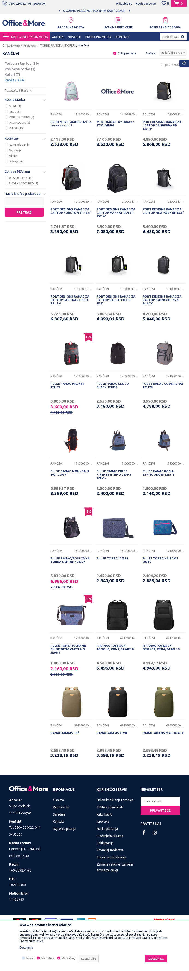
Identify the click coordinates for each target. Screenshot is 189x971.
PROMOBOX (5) (19, 122)
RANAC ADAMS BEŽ (64, 732)
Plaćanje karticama (110, 836)
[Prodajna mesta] (71, 20)
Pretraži (24, 212)
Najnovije (15, 150)
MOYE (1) (15, 106)
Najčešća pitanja (64, 829)
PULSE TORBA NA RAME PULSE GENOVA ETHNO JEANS (68, 649)
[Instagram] (154, 832)
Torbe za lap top (22, 63)
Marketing (69, 958)
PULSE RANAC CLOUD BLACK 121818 (113, 385)
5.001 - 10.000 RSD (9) (23, 183)
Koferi (12, 74)
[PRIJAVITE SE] (160, 801)
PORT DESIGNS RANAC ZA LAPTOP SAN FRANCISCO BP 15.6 (69, 300)
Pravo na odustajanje (111, 857)
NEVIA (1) (15, 111)
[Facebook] (144, 832)
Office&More (11, 45)
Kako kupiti (104, 814)
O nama (58, 800)
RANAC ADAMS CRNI (112, 732)
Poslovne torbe (20, 69)
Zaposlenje (61, 807)
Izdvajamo (16, 161)
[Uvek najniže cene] (118, 20)
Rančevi (15, 80)
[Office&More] (23, 24)
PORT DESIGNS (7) (21, 117)
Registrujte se (146, 3)
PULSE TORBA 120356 (112, 558)
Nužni (30, 958)
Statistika (47, 958)
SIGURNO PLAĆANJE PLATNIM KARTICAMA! (94, 10)
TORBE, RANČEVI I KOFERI (57, 45)
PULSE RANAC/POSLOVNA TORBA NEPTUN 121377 (70, 560)
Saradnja (59, 814)
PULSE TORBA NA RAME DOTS (160, 560)
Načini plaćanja (107, 829)
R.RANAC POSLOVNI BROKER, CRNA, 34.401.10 (161, 647)
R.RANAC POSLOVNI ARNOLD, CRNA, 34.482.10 (115, 647)
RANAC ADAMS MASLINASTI (163, 732)
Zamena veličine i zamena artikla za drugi (115, 867)
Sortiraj (150, 53)
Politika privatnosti (110, 807)
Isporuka (103, 821)
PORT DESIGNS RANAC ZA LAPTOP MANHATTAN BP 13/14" (116, 213)
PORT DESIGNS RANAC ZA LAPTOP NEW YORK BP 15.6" (163, 211)
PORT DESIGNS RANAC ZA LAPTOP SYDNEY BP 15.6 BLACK (162, 300)
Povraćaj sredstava (110, 850)
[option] (94, 10)
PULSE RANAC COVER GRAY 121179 (163, 385)
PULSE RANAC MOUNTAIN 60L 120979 (69, 472)
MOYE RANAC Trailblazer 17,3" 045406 (115, 123)
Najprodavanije (19, 144)
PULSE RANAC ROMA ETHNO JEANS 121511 (158, 472)
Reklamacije (105, 843)
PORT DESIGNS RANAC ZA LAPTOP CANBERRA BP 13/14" (162, 125)
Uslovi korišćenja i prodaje (115, 800)
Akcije (13, 155)
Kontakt (58, 821)
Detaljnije (26, 947)
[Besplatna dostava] (165, 20)
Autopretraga (127, 53)
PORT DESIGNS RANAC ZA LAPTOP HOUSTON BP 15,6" (70, 211)
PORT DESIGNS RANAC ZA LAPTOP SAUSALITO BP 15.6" (116, 300)
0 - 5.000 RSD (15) (20, 177)
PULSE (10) (16, 128)
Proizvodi (29, 45)
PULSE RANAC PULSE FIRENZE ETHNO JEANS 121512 (114, 474)
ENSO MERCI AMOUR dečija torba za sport (70, 123)
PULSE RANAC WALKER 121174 (67, 385)
